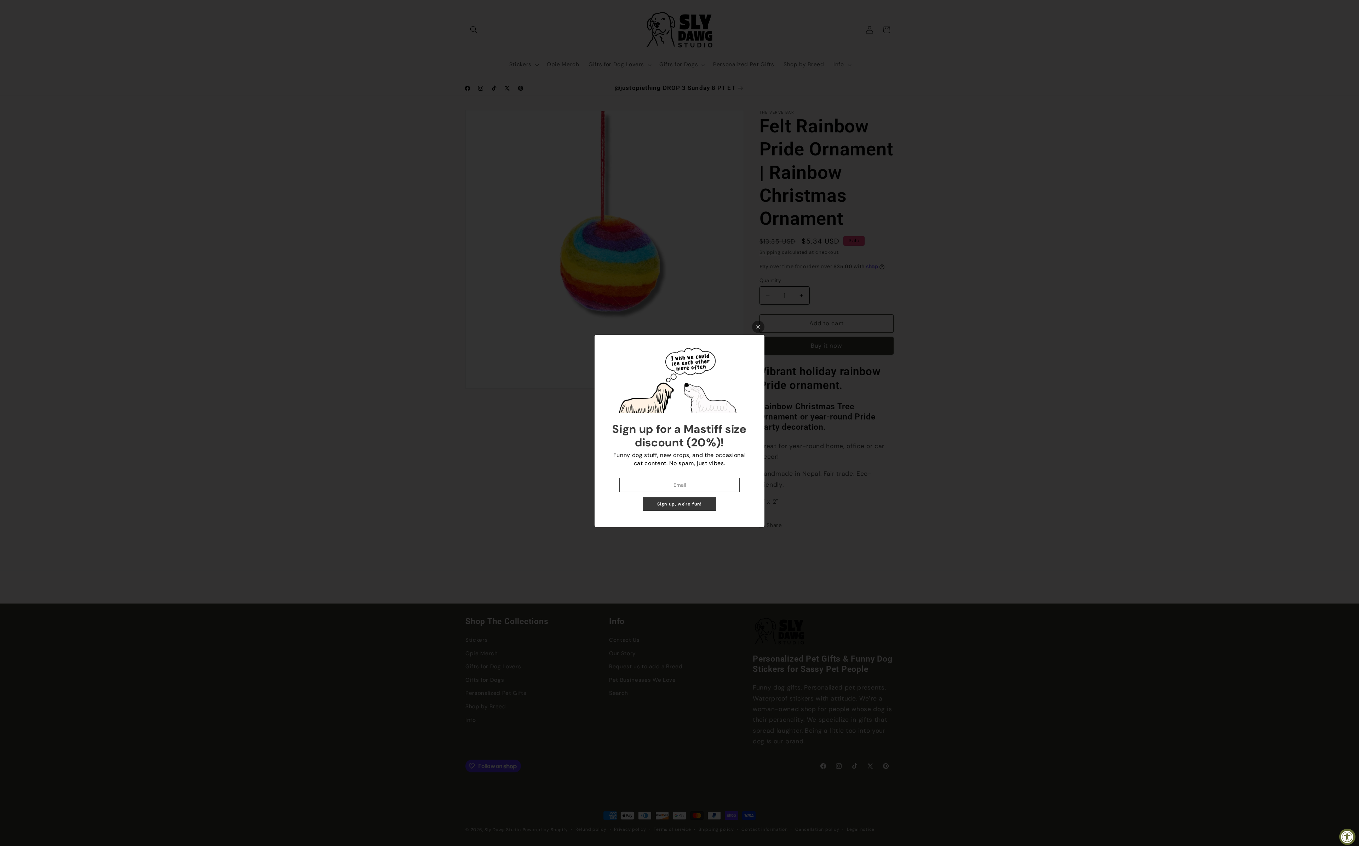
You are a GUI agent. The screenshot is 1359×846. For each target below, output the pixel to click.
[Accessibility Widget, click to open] (1347, 837)
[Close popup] (758, 327)
